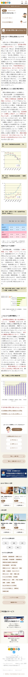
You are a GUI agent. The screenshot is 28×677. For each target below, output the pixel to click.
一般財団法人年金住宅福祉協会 (10, 665)
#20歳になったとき (6, 579)
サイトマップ (18, 670)
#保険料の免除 (5, 591)
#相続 (20, 568)
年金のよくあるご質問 (20, 663)
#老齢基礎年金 (19, 559)
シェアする (17, 429)
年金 (5, 543)
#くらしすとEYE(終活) (7, 576)
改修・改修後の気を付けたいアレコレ (6, 497)
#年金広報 (5, 556)
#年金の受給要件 (6, 565)
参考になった (15, 443)
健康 (14, 543)
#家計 (11, 573)
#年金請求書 (11, 559)
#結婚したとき (15, 568)
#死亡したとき (5, 573)
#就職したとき (19, 556)
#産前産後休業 (11, 556)
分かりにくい (15, 447)
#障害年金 (16, 588)
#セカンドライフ (15, 571)
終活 (22, 543)
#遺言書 (13, 582)
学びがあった (15, 439)
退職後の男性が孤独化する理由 (19, 524)
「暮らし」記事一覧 (14, 456)
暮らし (9, 6)
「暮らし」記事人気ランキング (14, 461)
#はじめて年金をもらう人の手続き (9, 585)
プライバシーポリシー (8, 670)
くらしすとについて (8, 663)
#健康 (4, 582)
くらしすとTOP (4, 6)
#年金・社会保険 (19, 579)
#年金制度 (15, 576)
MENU (26, 3)
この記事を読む (6, 505)
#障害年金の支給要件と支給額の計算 (10, 562)
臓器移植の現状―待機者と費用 (6, 524)
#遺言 (13, 579)
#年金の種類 (5, 559)
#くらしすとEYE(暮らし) (7, 22)
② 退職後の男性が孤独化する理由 (11, 410)
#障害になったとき (6, 568)
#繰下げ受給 (13, 565)
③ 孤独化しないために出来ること (11, 414)
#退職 (4, 571)
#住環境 (2, 502)
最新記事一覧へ (14, 602)
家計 (10, 547)
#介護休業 (9, 571)
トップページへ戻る (14, 597)
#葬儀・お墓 (16, 573)
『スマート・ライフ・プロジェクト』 (19, 497)
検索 (22, 3)
